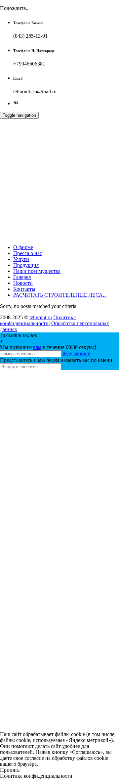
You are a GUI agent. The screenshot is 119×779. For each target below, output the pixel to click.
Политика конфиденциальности (38, 320)
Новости (23, 283)
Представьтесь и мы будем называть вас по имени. (57, 360)
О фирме (23, 247)
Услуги (21, 259)
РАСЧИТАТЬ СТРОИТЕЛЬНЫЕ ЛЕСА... (60, 295)
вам (37, 347)
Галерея (22, 277)
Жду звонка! (76, 353)
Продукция (26, 265)
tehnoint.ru (40, 317)
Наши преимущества (36, 271)
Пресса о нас (27, 253)
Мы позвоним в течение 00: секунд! (48, 347)
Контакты (24, 289)
